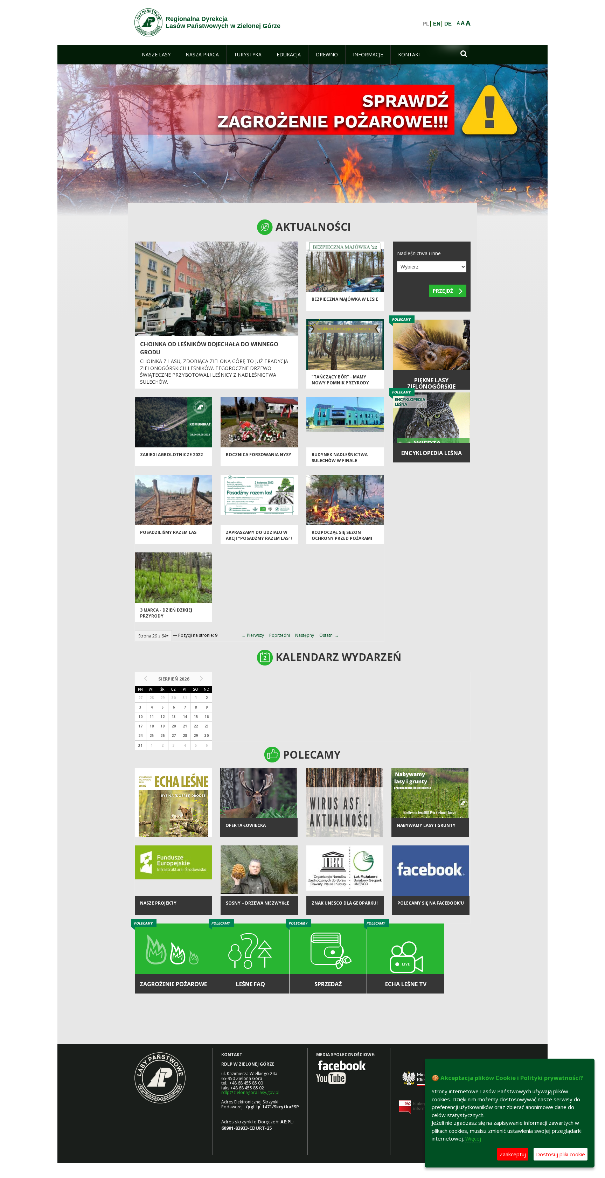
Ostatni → (329, 635)
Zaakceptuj (513, 1154)
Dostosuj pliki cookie (560, 1154)
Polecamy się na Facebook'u (430, 903)
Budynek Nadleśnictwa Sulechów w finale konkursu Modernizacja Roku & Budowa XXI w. (341, 464)
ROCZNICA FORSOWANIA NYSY (258, 455)
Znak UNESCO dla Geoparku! (345, 903)
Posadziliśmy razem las (168, 532)
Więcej (473, 1138)
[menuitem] (156, 54)
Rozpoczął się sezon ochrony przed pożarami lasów (342, 538)
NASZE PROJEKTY (158, 903)
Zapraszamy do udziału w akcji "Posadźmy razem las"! (259, 535)
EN (436, 24)
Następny (304, 635)
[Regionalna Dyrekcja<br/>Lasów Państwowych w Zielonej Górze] (148, 22)
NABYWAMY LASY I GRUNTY (426, 825)
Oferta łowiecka (245, 825)
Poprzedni (279, 635)
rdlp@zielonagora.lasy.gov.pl (250, 1092)
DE (448, 24)
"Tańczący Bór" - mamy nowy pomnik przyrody (340, 380)
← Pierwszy (253, 635)
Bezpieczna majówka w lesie (345, 299)
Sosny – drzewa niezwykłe (257, 903)
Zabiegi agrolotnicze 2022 (171, 455)
